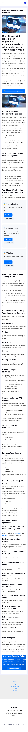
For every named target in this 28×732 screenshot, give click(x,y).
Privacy (15, 690)
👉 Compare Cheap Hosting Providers (13, 91)
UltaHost (4, 535)
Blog (15, 684)
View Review (9, 218)
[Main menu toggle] (25, 3)
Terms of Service (15, 686)
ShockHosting (18, 533)
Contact (15, 688)
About (14, 681)
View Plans (8, 214)
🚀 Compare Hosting (14, 668)
